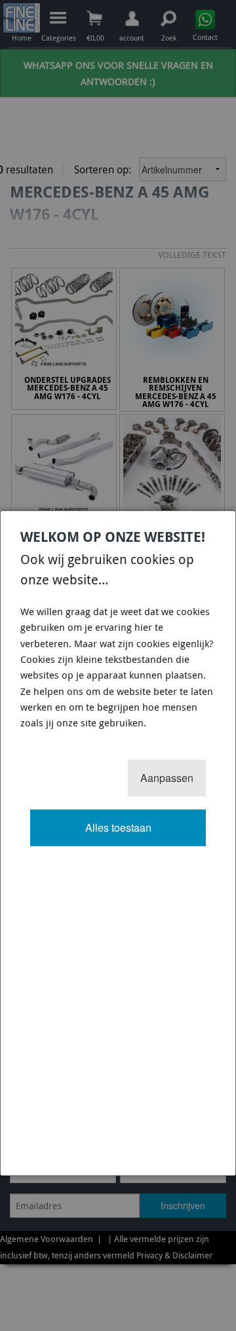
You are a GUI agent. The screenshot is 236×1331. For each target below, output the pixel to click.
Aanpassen (166, 777)
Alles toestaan (118, 827)
